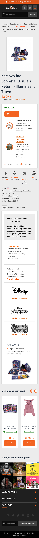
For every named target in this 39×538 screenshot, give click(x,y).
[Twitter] (18, 515)
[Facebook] (13, 515)
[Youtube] (23, 515)
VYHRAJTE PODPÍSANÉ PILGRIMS (20, 139)
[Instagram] (28, 515)
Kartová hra (17, 191)
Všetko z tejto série (19, 298)
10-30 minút (14, 198)
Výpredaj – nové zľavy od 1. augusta (21, 2)
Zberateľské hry (13, 351)
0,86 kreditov (20, 99)
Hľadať (32, 14)
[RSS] (32, 515)
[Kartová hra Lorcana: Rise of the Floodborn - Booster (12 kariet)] (10, 408)
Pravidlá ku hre (13, 279)
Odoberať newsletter (28, 523)
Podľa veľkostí (29, 432)
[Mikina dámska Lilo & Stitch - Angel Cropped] (29, 408)
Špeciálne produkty (14, 354)
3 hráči (15, 196)
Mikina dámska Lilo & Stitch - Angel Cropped (29, 427)
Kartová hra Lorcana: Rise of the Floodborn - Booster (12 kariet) (10, 427)
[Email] (8, 515)
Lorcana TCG (25, 351)
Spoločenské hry (16, 349)
